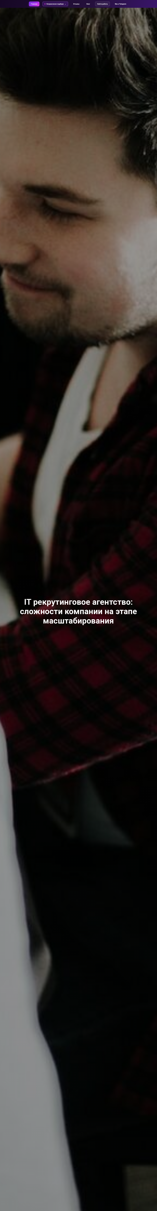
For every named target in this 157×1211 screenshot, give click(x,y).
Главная (34, 4)
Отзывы (76, 4)
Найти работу (102, 4)
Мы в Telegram (120, 4)
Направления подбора (55, 4)
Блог (88, 4)
